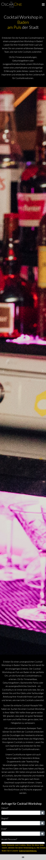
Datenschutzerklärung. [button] (28, 851)
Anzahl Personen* (9, 839)
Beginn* (4, 818)
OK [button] (23, 857)
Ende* (4, 829)
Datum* (4, 808)
